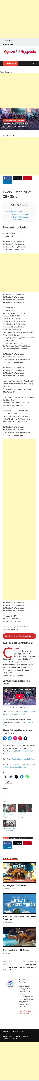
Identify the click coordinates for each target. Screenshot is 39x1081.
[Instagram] (15, 738)
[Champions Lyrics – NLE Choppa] (19, 937)
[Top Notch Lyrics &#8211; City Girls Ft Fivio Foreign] (9, 808)
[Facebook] (5, 738)
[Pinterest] (20, 738)
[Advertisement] (19, 19)
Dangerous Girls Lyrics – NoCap (22, 815)
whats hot (21, 120)
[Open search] (33, 63)
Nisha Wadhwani (20, 126)
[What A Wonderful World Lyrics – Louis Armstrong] (19, 904)
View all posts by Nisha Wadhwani (26, 1012)
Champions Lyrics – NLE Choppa (16, 950)
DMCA (14, 1039)
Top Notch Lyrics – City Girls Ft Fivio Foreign (9, 815)
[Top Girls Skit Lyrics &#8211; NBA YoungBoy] (9, 823)
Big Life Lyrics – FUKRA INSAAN (16, 885)
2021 (5, 120)
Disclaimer (6, 1039)
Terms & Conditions (21, 1036)
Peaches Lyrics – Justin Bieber (23, 759)
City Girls (13, 838)
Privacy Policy (7, 1036)
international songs (25, 838)
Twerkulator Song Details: (20, 214)
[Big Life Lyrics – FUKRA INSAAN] (19, 873)
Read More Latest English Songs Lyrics (19, 636)
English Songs (11, 120)
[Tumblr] (25, 738)
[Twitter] (10, 738)
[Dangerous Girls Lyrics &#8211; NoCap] (25, 808)
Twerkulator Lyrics (15, 211)
